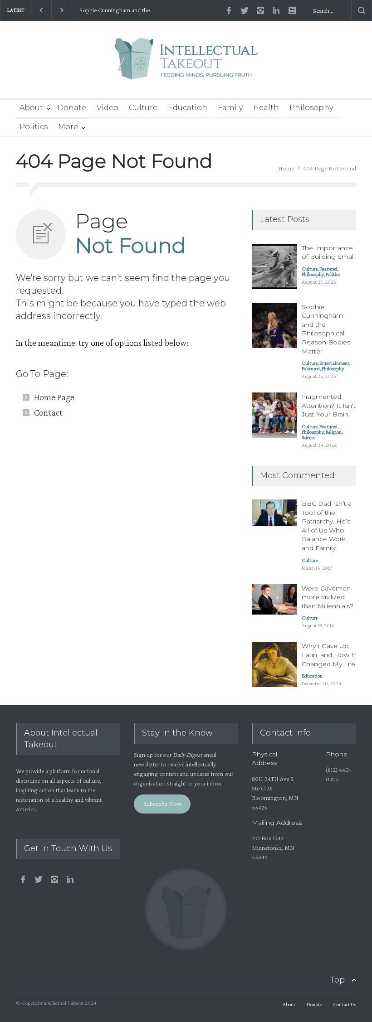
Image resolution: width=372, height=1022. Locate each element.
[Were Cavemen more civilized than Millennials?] (274, 599)
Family (230, 107)
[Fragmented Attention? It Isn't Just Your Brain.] (274, 415)
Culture (143, 107)
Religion (334, 432)
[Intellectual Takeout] (186, 64)
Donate (71, 107)
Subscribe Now (162, 803)
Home (286, 168)
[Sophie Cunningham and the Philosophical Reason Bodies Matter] (274, 325)
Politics (34, 126)
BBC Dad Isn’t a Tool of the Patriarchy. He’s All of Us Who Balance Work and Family (327, 525)
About (31, 107)
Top (337, 980)
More (68, 126)
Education (187, 107)
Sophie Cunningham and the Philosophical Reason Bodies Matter (124, 10)
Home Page (54, 397)
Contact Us (344, 1004)
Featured (328, 269)
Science (308, 437)
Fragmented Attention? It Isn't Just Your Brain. (329, 405)
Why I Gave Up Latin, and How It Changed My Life (329, 655)
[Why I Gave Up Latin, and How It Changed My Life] (274, 664)
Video (107, 107)
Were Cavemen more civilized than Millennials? (327, 597)
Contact (48, 412)
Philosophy (311, 107)
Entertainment (334, 363)
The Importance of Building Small (328, 252)
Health (266, 107)
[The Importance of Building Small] (274, 266)
